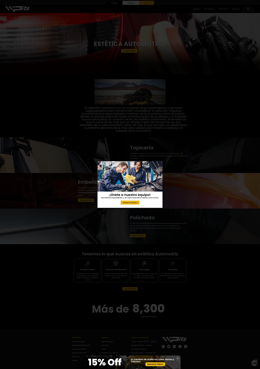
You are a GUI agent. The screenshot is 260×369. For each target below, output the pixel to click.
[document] (130, 184)
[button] (159, 164)
